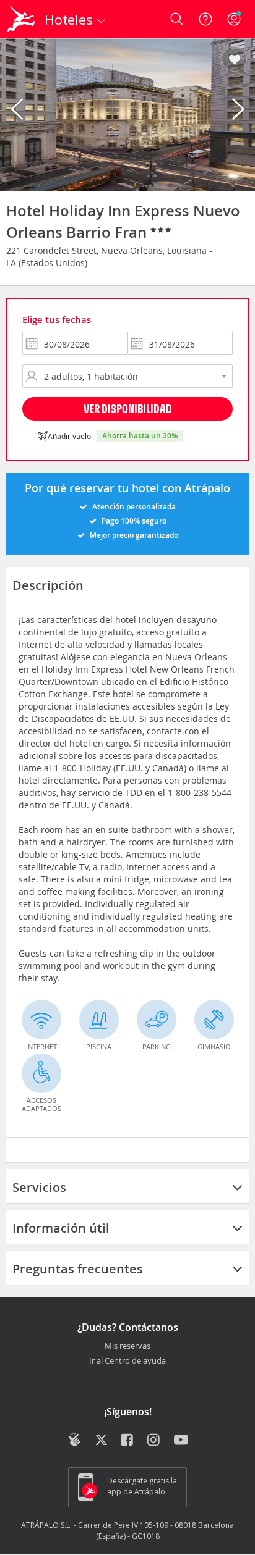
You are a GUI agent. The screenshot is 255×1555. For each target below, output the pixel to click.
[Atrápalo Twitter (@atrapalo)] (101, 1441)
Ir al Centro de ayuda (127, 1361)
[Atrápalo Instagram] (154, 1441)
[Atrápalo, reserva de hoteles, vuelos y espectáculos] (21, 19)
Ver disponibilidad (128, 408)
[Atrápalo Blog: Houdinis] (74, 1439)
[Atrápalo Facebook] (128, 1441)
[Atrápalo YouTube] (181, 1441)
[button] (234, 60)
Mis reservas (127, 1346)
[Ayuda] (205, 19)
